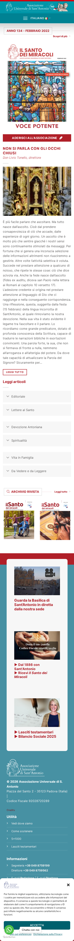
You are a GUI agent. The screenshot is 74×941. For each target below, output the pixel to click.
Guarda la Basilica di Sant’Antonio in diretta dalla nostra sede (33, 604)
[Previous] (4, 520)
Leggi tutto (60, 491)
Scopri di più (60, 36)
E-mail (22, 878)
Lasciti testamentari (23, 846)
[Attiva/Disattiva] (7, 397)
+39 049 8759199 (37, 865)
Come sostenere (21, 831)
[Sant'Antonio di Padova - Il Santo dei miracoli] (37, 6)
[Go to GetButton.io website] (9, 937)
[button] (68, 885)
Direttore (52, 878)
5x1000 (16, 838)
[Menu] (25, 18)
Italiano (37, 18)
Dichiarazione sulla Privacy (47, 934)
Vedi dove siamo (22, 823)
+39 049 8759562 (35, 870)
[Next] (70, 520)
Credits (11, 810)
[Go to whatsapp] (9, 930)
